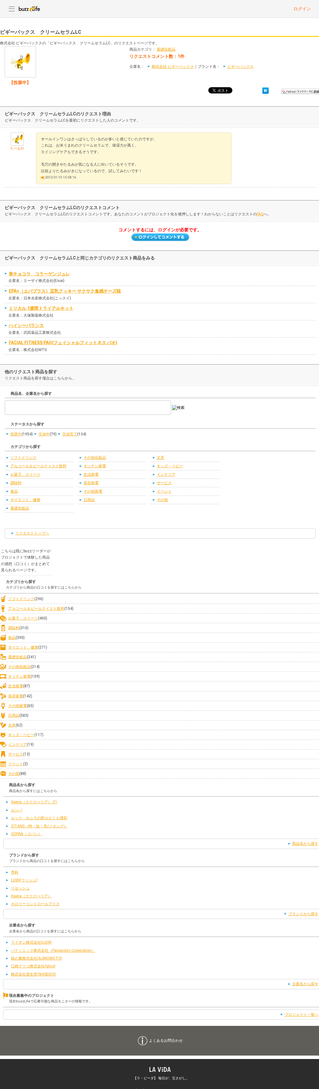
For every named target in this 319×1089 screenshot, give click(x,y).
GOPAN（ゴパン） (26, 834)
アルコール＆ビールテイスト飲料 (38, 466)
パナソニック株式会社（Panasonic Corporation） (53, 950)
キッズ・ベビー (170, 466)
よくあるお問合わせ (166, 1040)
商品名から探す (305, 843)
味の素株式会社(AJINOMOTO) (36, 958)
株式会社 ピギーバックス (173, 66)
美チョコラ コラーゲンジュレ (39, 273)
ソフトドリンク (23, 457)
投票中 (16, 434)
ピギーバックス (240, 66)
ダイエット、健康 (25, 500)
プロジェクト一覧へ (301, 1014)
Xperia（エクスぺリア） (31, 896)
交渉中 (44, 434)
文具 (160, 457)
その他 (162, 500)
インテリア (166, 474)
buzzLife (29, 9)
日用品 (89, 500)
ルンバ (16, 810)
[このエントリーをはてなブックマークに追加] (265, 90)
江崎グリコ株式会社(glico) (33, 966)
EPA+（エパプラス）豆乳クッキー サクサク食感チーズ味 (65, 291)
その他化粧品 (95, 457)
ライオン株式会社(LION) (31, 942)
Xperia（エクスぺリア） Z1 (34, 802)
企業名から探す (305, 984)
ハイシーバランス (26, 325)
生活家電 (91, 474)
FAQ (260, 214)
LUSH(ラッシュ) (24, 880)
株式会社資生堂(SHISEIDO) (33, 974)
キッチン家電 (95, 466)
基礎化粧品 (166, 49)
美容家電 (91, 483)
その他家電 (93, 491)
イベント (164, 491)
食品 (14, 491)
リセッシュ (20, 888)
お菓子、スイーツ (25, 474)
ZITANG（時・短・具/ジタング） (39, 826)
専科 (14, 872)
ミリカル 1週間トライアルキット (41, 308)
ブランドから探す (303, 914)
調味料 (16, 483)
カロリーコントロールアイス (35, 904)
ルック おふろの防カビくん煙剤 (39, 818)
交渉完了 (69, 434)
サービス (164, 483)
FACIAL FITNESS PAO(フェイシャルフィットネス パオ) (63, 342)
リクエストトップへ (32, 533)
